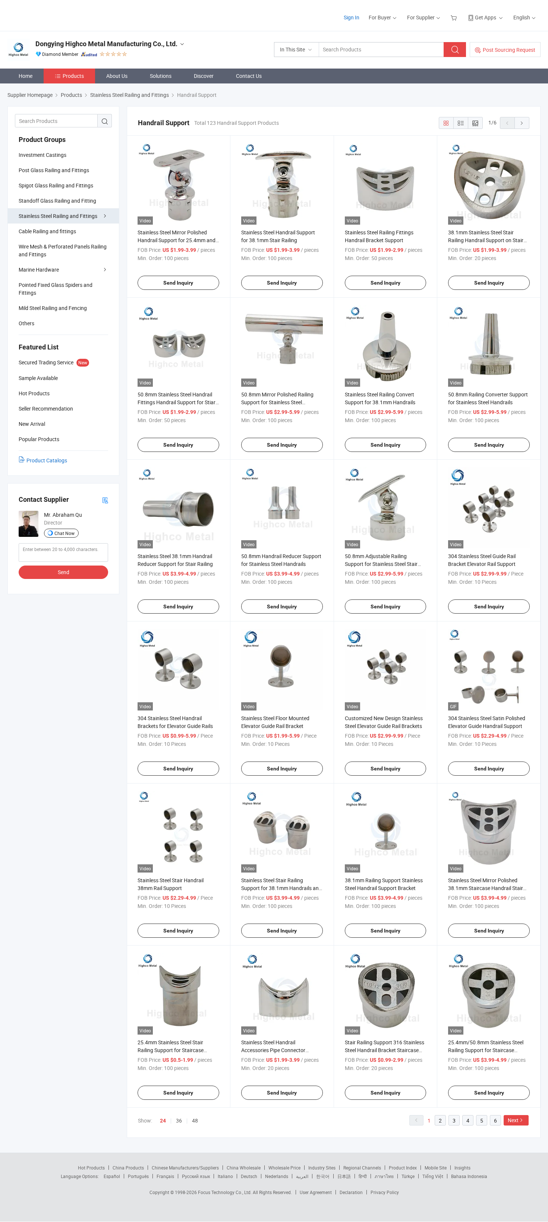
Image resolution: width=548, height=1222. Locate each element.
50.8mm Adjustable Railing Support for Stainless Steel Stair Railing (381, 564)
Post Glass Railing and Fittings (54, 170)
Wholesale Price (284, 1168)
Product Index (403, 1168)
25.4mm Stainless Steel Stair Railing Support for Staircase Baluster (171, 1050)
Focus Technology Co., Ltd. (225, 1192)
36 (179, 1120)
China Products (128, 1168)
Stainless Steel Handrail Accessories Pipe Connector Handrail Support (273, 1050)
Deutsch (249, 1176)
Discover (204, 75)
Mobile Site (436, 1168)
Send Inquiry (178, 283)
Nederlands (276, 1176)
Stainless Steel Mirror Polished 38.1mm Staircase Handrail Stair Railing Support (485, 888)
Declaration (351, 1192)
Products (73, 75)
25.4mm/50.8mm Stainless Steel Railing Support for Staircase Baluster (485, 1050)
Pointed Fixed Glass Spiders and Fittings (55, 288)
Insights (462, 1168)
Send (63, 572)
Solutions (160, 75)
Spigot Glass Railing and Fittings (56, 185)
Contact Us (249, 75)
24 (163, 1121)
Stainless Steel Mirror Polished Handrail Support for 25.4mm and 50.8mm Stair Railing (176, 240)
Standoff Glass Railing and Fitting (57, 200)
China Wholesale (244, 1168)
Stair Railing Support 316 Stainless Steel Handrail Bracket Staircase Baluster (384, 1050)
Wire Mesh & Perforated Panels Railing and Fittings (63, 250)
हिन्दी (363, 1176)
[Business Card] (105, 500)
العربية (302, 1176)
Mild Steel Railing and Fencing (53, 307)
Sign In (351, 17)
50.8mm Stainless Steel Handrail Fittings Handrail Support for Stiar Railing (176, 402)
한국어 (323, 1176)
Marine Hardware (39, 269)
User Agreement (316, 1192)
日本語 (344, 1176)
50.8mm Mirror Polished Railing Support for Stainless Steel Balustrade (277, 402)
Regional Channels (362, 1168)
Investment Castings (42, 154)
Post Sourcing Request (509, 49)
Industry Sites (322, 1168)
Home (25, 75)
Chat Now (64, 533)
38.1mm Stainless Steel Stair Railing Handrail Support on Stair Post (485, 240)
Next (513, 1120)
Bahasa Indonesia (469, 1176)
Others (26, 323)
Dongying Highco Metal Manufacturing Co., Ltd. (106, 44)
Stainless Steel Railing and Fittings (58, 215)
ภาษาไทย (384, 1176)
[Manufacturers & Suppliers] (55, 14)
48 (195, 1120)
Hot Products (91, 1168)
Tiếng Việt (432, 1176)
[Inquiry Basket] (455, 17)
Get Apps (485, 17)
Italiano (225, 1176)
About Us (116, 75)
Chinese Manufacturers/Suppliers (185, 1168)
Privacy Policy (385, 1192)
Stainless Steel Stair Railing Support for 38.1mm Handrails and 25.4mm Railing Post (281, 888)
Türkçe (408, 1176)
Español (112, 1176)
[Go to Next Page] (522, 123)
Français (165, 1176)
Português (138, 1176)
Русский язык (196, 1176)
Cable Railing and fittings (47, 231)
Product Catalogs (46, 460)
